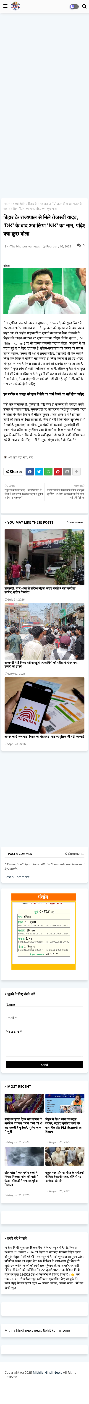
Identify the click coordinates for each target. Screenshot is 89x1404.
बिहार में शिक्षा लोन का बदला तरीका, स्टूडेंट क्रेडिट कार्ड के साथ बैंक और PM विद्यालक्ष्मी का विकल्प (63, 1125)
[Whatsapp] (48, 471)
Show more (75, 522)
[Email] (67, 471)
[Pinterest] (58, 471)
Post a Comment (17, 877)
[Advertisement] (44, 61)
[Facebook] (30, 471)
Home (7, 204)
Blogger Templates (41, 1386)
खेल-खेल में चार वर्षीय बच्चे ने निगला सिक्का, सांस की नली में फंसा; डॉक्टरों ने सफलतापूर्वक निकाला (21, 1179)
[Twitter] (39, 471)
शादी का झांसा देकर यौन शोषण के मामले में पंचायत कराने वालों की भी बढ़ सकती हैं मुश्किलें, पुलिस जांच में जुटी (23, 1125)
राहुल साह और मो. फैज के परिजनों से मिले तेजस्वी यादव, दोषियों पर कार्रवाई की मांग (64, 1177)
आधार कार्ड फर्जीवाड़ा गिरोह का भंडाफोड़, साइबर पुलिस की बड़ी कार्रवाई (44, 736)
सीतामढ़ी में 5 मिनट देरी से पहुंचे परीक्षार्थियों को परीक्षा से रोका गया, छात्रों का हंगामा (41, 664)
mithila (20, 204)
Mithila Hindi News (47, 1372)
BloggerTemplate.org (44, 1393)
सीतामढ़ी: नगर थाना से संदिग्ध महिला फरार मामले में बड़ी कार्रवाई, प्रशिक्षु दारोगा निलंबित (40, 590)
